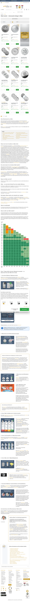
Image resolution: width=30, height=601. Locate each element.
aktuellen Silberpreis (16, 162)
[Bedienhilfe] (24, 9)
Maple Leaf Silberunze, (20, 524)
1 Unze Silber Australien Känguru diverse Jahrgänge (14, 103)
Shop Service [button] (10, 570)
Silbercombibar (20, 422)
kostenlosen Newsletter (26, 572)
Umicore (6, 202)
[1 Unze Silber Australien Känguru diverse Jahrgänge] (15, 97)
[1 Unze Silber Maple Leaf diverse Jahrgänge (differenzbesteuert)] (5, 51)
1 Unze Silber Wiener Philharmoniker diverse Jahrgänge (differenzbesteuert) (4, 80)
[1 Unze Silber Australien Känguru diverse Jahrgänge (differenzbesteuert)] (15, 74)
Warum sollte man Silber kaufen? (20, 132)
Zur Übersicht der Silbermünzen (14, 548)
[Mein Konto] (26, 9)
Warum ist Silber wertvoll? (6, 135)
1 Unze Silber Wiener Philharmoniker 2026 (24, 57)
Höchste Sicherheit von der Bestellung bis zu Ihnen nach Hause (11, 574)
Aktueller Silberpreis (12, 561)
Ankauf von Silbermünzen (13, 563)
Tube (25, 461)
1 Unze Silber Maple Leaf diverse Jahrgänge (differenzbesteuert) (5, 57)
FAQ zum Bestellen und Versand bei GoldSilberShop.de (3, 579)
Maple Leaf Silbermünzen (21, 337)
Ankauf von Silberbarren (13, 562)
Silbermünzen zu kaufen (4, 278)
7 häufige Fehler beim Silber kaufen (15, 551)
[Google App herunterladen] (3, 595)
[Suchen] (21, 9)
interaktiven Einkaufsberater (13, 173)
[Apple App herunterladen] (3, 593)
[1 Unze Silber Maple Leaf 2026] (5, 29)
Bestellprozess (3, 573)
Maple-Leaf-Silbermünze (12, 367)
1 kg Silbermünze (10, 438)
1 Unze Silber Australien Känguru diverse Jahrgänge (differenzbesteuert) (14, 80)
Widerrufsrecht (18, 581)
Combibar (26, 415)
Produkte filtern (16, 18)
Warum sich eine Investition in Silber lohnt (8, 132)
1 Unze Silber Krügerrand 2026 (14, 35)
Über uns (17, 571)
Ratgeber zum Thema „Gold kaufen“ (9, 415)
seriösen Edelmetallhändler (15, 166)
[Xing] (5, 588)
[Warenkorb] (28, 9)
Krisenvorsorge (22, 450)
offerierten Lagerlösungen (14, 534)
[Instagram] (1, 590)
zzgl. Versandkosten (6, 39)
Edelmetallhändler (24, 342)
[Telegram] (3, 590)
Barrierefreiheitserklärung (19, 585)
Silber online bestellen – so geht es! (15, 553)
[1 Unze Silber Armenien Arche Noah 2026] (25, 74)
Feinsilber (4, 126)
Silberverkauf (11, 477)
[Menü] (28, 592)
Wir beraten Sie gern (3, 171)
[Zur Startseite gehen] (7, 7)
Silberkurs (17, 198)
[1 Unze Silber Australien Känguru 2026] (15, 51)
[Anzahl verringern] (2, 44)
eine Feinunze (19, 437)
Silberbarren (25, 121)
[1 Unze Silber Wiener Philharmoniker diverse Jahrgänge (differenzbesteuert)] (5, 74)
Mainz (11, 174)
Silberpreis (7, 154)
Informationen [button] (18, 570)
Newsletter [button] (24, 570)
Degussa (9, 202)
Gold (13, 145)
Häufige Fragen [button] (3, 570)
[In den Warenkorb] (7, 44)
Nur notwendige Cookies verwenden (14, 309)
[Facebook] (1, 588)
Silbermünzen (21, 121)
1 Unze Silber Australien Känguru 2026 (14, 57)
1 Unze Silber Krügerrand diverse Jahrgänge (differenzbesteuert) (24, 103)
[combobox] (13, 9)
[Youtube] (3, 588)
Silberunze (7, 197)
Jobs (16, 580)
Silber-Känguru (18, 367)
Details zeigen (26, 306)
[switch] (11, 303)
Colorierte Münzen (7, 485)
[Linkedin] (5, 590)
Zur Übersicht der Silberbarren (14, 550)
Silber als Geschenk (3, 123)
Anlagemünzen (16, 487)
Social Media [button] (2, 586)
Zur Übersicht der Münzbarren (14, 549)
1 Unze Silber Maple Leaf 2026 (5, 35)
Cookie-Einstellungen (18, 586)
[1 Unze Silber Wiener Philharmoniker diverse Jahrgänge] (5, 97)
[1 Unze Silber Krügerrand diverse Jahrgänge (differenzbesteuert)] (25, 97)
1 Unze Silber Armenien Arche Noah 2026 (24, 80)
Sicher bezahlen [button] (25, 581)
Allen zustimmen (24, 309)
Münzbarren (18, 281)
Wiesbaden (15, 174)
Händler (28, 283)
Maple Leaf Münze (20, 460)
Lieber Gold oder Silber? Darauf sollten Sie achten (16, 552)
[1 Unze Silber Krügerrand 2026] (15, 29)
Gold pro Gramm (19, 418)
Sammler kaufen (8, 486)
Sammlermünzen (5, 487)
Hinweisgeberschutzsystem (19, 584)
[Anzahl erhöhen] (4, 44)
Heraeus (13, 202)
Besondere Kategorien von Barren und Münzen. (7, 566)
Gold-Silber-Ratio (23, 192)
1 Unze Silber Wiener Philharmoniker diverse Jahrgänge (4, 103)
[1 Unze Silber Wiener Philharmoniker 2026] (25, 51)
